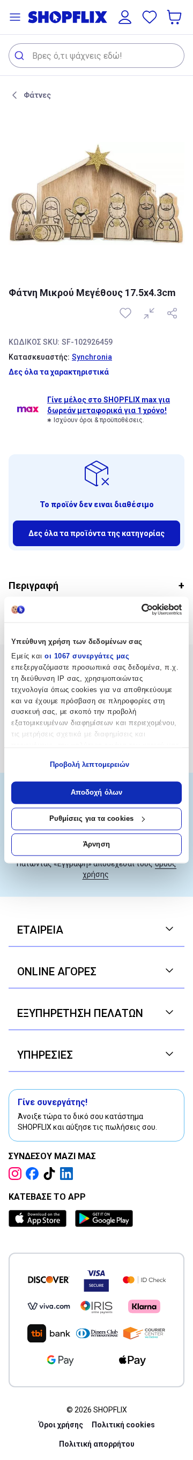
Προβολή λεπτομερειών (90, 764)
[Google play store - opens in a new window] (104, 1218)
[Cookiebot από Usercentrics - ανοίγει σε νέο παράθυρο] (137, 609)
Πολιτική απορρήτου (97, 1444)
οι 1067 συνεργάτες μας (86, 657)
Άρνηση (96, 845)
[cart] (175, 17)
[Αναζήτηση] (20, 55)
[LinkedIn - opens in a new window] (68, 1173)
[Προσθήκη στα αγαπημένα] (126, 313)
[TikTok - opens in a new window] (51, 1173)
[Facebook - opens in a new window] (34, 1173)
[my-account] (125, 17)
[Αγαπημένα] (150, 17)
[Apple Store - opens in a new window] (40, 1218)
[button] (15, 17)
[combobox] (96, 55)
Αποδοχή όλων (96, 793)
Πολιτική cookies (123, 1424)
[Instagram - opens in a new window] (17, 1173)
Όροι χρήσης (61, 1424)
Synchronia (92, 357)
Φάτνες (37, 95)
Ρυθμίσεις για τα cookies (91, 818)
